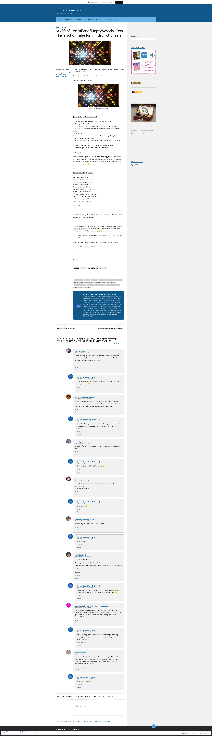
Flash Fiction (61, 27)
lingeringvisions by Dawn (84, 520)
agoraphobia (78, 280)
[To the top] (154, 726)
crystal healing (79, 282)
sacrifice (90, 285)
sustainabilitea (80, 351)
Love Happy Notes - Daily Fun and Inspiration (92, 606)
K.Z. (76, 480)
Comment (118, 718)
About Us (68, 19)
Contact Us (110, 19)
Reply (77, 370)
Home (60, 19)
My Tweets (134, 165)
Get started (119, 2)
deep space (89, 282)
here (116, 235)
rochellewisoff (80, 555)
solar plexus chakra (112, 285)
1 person (85, 545)
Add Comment (117, 343)
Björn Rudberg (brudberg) (84, 397)
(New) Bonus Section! (94, 19)
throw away (78, 287)
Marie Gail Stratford (86, 76)
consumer (109, 280)
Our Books (78, 19)
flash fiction (111, 282)
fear (104, 282)
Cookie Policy (34, 733)
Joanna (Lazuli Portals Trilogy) (63, 73)
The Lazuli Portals (68, 10)
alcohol (87, 280)
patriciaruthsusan (81, 653)
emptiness (97, 282)
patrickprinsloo (80, 442)
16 (62, 76)
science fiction (100, 285)
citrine (102, 280)
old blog (78, 238)
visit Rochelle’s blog (79, 228)
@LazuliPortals (113, 242)
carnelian (94, 280)
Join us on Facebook (137, 150)
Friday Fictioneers (80, 285)
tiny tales (87, 287)
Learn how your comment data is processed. (96, 721)
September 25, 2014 (62, 69)
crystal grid (118, 280)
